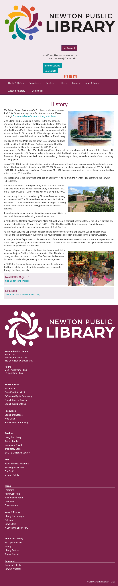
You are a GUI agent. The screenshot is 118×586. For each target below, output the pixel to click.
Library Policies (12, 550)
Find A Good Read (14, 497)
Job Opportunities (13, 542)
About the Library (17, 90)
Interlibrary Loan (13, 448)
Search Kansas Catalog (16, 399)
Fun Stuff (9, 471)
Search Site (50, 70)
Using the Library (13, 437)
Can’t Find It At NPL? (15, 392)
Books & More (15, 82)
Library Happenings (14, 516)
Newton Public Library (101, 581)
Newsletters (10, 523)
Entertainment (11, 505)
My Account (69, 48)
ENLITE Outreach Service (17, 452)
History (8, 546)
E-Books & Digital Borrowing (18, 396)
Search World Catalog (15, 403)
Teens (75, 82)
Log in (113, 581)
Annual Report (12, 554)
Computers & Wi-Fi (14, 444)
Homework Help (12, 493)
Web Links (10, 418)
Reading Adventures (14, 467)
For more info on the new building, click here (34, 116)
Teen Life (9, 501)
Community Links (13, 564)
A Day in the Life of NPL (16, 527)
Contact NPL (71, 58)
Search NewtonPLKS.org (17, 422)
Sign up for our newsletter (17, 280)
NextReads (10, 388)
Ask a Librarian (12, 441)
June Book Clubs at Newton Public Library (22, 294)
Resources (34, 82)
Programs (9, 489)
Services (50, 82)
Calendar (9, 520)
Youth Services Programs (17, 463)
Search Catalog (52, 65)
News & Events (92, 82)
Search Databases (14, 414)
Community (37, 90)
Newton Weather (13, 568)
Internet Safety (12, 475)
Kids (63, 82)
